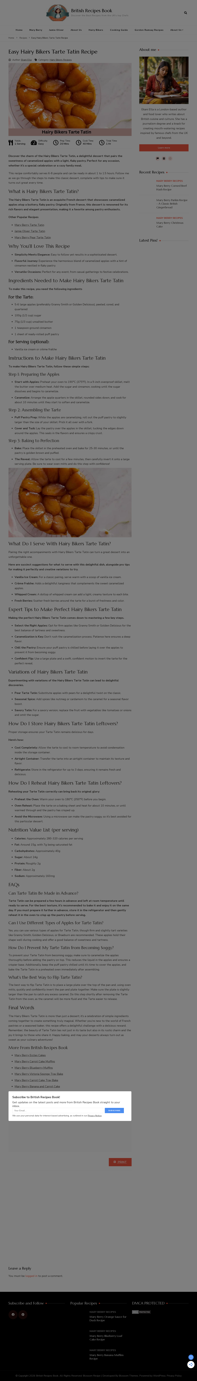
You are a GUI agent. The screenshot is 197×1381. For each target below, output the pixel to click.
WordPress (159, 1375)
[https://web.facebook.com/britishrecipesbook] (13, 1314)
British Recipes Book (91, 10)
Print (122, 1162)
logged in (31, 1276)
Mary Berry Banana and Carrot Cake (37, 1086)
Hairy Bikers (96, 30)
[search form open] (186, 12)
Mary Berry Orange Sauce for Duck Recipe (108, 1318)
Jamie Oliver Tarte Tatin (30, 231)
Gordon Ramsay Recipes (149, 30)
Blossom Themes (128, 1375)
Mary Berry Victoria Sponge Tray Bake (39, 1074)
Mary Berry (35, 30)
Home (19, 30)
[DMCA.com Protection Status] (141, 1312)
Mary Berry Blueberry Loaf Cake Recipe (106, 1337)
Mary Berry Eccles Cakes (30, 1055)
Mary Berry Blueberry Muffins (34, 1068)
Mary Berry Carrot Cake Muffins (35, 1061)
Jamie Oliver (56, 30)
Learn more (164, 147)
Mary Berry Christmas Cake (169, 224)
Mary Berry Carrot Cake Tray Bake (36, 1080)
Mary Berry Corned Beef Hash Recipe (171, 187)
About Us (76, 30)
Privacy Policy (174, 1375)
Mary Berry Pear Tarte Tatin (33, 237)
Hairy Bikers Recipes (61, 60)
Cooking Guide (119, 30)
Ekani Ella (26, 60)
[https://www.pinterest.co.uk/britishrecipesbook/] (22, 1314)
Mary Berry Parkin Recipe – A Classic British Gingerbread (171, 203)
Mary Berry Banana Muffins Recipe (107, 1356)
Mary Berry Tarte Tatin (29, 225)
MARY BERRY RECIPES (169, 181)
